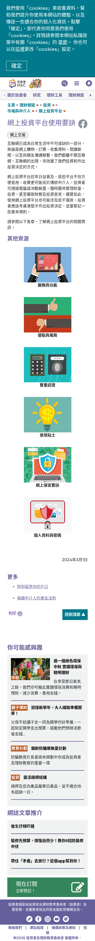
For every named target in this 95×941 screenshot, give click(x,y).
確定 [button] (16, 66)
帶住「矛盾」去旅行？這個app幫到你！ (46, 861)
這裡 (20, 49)
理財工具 (54, 95)
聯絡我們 (15, 927)
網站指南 (37, 927)
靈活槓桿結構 (35, 777)
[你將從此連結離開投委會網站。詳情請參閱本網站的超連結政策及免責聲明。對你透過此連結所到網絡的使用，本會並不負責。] (38, 919)
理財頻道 (76, 95)
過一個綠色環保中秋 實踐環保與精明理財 (68, 667)
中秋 (15, 677)
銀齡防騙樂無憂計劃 (48, 748)
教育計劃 (19, 748)
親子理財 (19, 707)
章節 (62, 42)
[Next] (90, 95)
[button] (64, 83)
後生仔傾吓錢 (22, 826)
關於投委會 (17, 95)
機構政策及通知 (64, 927)
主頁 (11, 105)
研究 (37, 95)
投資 (47, 105)
